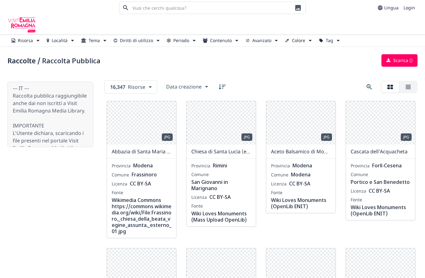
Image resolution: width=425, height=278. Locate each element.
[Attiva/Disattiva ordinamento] (222, 86)
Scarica (402, 60)
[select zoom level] (369, 87)
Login (409, 8)
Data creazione (184, 86)
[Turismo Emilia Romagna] (21, 25)
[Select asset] (168, 110)
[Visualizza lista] (408, 87)
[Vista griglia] (390, 87)
